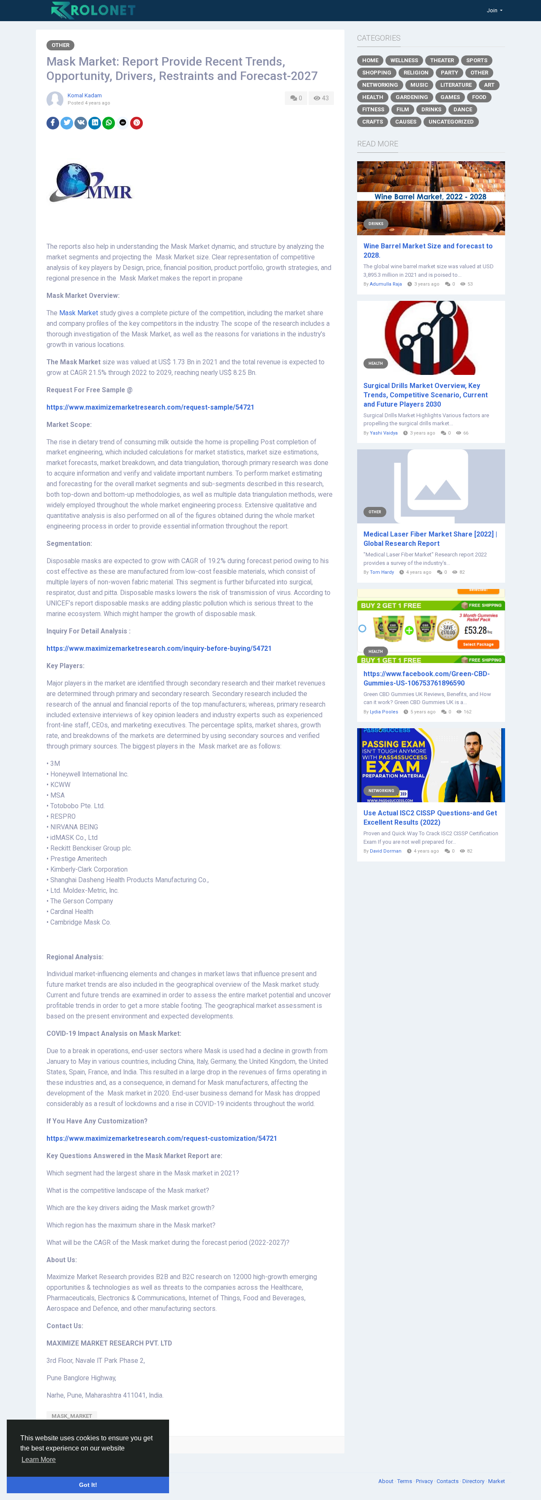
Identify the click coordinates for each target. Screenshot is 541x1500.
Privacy (425, 1481)
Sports (476, 60)
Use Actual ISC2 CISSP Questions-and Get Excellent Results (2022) (430, 817)
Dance (463, 109)
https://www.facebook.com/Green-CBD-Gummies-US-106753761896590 (426, 678)
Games (450, 97)
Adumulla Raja (386, 284)
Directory (474, 1481)
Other (60, 45)
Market (496, 1481)
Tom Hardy (382, 572)
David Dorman (386, 851)
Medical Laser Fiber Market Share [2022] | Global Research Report (430, 539)
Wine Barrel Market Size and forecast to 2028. (428, 250)
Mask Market (78, 313)
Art (489, 85)
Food (479, 97)
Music (419, 85)
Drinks (431, 109)
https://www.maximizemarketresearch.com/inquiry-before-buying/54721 (159, 648)
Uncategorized (451, 121)
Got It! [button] (88, 1484)
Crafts (372, 121)
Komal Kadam (85, 95)
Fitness (373, 109)
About (386, 1481)
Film (402, 109)
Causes (405, 121)
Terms (405, 1481)
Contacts (448, 1481)
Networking (380, 85)
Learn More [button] (39, 1459)
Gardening (412, 97)
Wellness (404, 60)
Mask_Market (72, 1416)
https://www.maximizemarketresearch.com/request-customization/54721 (161, 1138)
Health (372, 97)
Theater (442, 60)
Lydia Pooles (384, 712)
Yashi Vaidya (384, 433)
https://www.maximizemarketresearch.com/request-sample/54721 (150, 407)
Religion (416, 72)
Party (449, 72)
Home (370, 60)
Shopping (376, 72)
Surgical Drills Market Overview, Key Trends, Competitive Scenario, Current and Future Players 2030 (425, 395)
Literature (456, 85)
